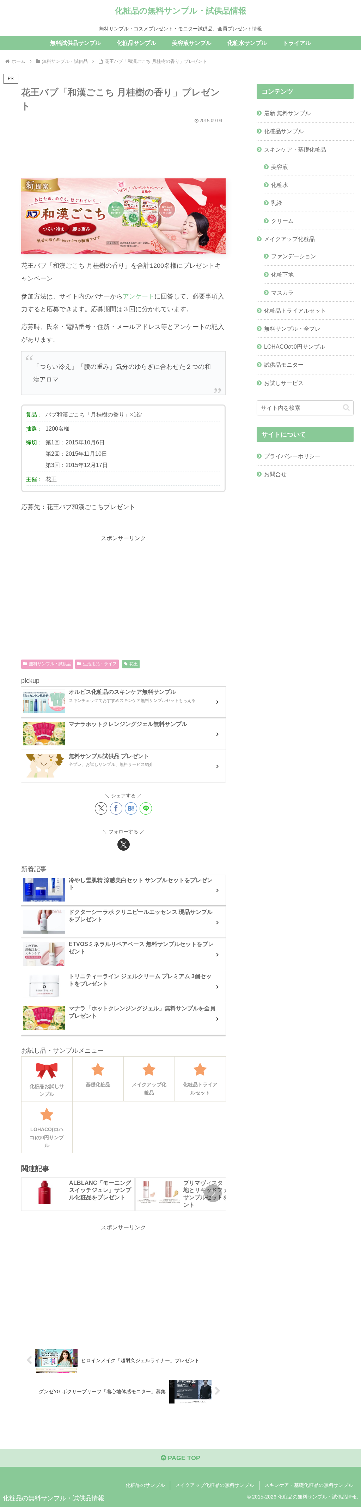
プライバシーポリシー (292, 456)
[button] (213, 1193)
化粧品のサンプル (145, 1485)
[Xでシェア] (101, 808)
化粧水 (279, 185)
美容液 (279, 167)
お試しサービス (284, 383)
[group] (78, 1194)
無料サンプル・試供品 (50, 663)
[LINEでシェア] (146, 808)
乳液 (276, 203)
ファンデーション (293, 256)
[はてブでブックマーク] (131, 808)
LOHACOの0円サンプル (294, 346)
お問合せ (275, 474)
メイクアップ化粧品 (289, 239)
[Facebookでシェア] (116, 808)
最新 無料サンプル (287, 113)
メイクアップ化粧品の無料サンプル (214, 1485)
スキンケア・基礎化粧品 (295, 149)
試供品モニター (284, 364)
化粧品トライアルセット (295, 310)
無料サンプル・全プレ (292, 328)
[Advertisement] (123, 147)
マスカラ (282, 292)
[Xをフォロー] (123, 844)
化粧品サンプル (284, 131)
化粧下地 (282, 274)
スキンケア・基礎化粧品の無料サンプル (308, 1485)
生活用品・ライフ (100, 663)
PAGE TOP (183, 1457)
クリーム (282, 221)
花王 (133, 663)
